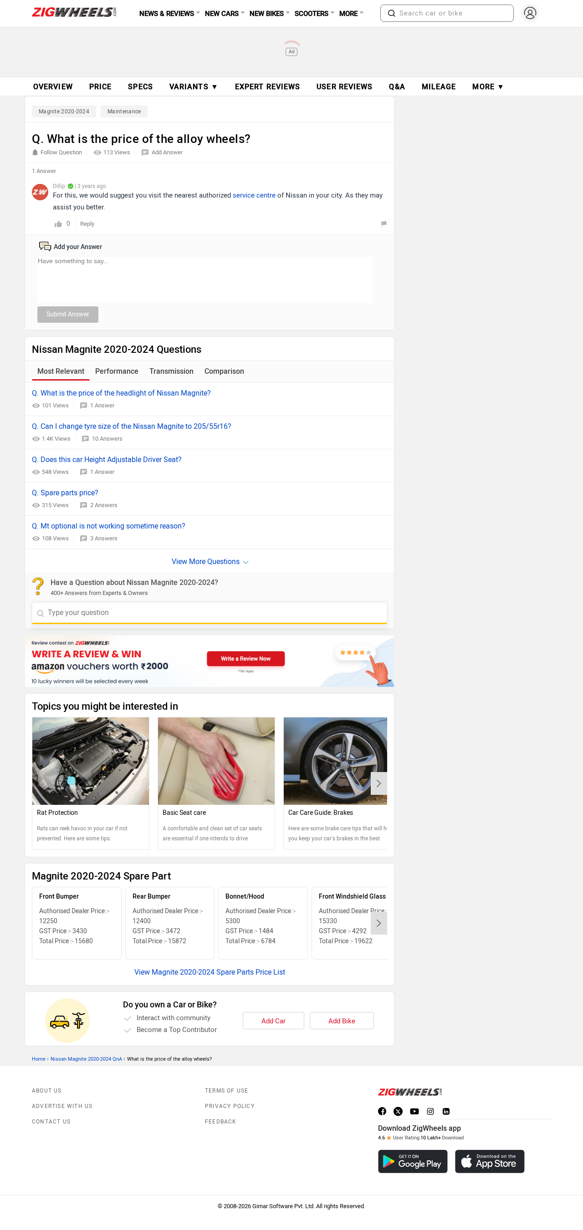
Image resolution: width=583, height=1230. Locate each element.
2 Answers (104, 505)
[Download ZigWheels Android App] (413, 1161)
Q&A (397, 86)
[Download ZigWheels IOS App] (490, 1161)
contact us (51, 1121)
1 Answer (102, 405)
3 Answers (104, 538)
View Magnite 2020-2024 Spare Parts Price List (209, 972)
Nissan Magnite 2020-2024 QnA (86, 1059)
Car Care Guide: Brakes (320, 813)
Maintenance (124, 111)
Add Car (273, 1021)
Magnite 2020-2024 (64, 111)
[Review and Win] (209, 661)
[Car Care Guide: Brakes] (342, 761)
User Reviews (345, 86)
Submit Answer (67, 314)
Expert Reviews (267, 86)
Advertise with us (62, 1106)
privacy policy (230, 1106)
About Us (47, 1091)
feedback (221, 1121)
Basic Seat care (184, 813)
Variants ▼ (194, 86)
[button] (391, 13)
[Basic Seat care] (216, 761)
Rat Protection (57, 813)
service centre (254, 195)
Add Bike (341, 1021)
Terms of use (226, 1091)
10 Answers (107, 438)
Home (39, 1059)
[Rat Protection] (90, 761)
